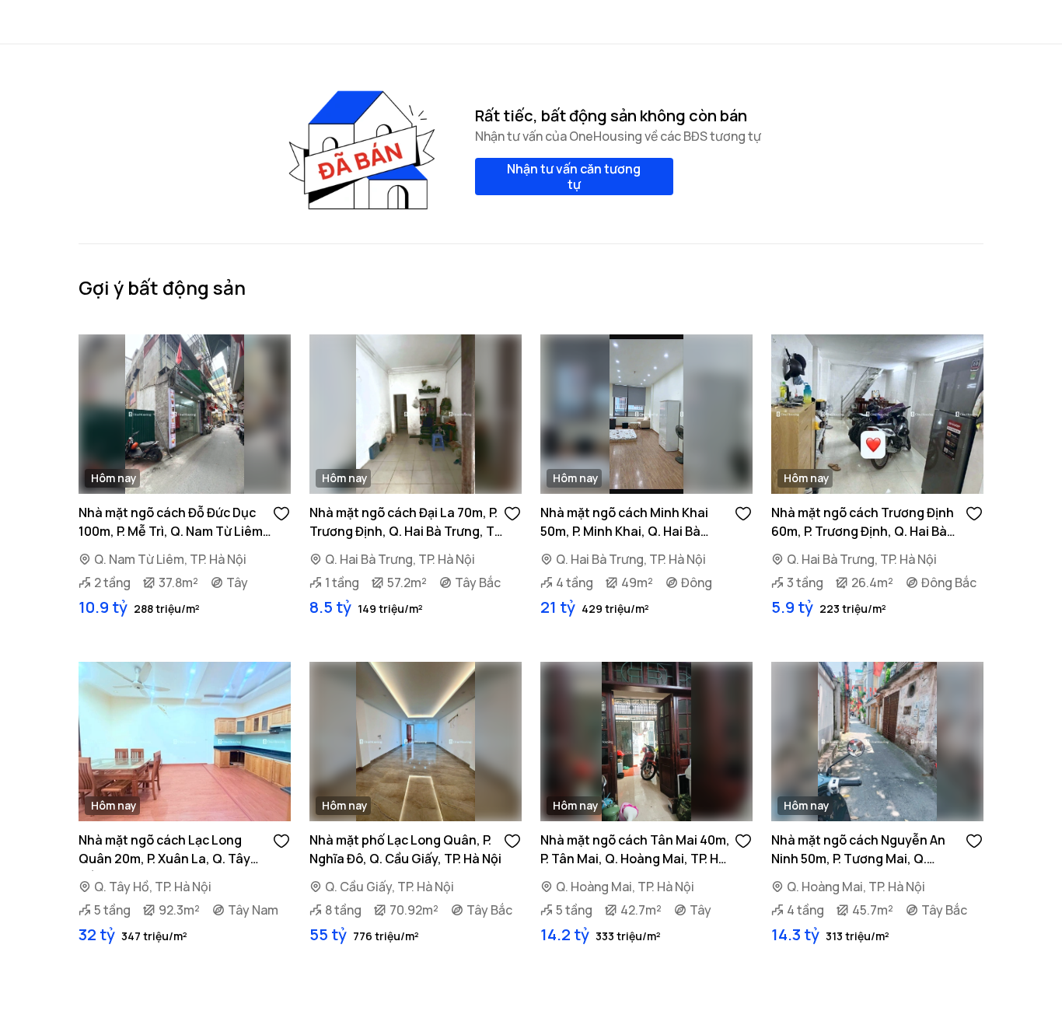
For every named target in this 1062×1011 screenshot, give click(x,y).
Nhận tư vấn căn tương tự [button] (574, 176)
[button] (281, 512)
